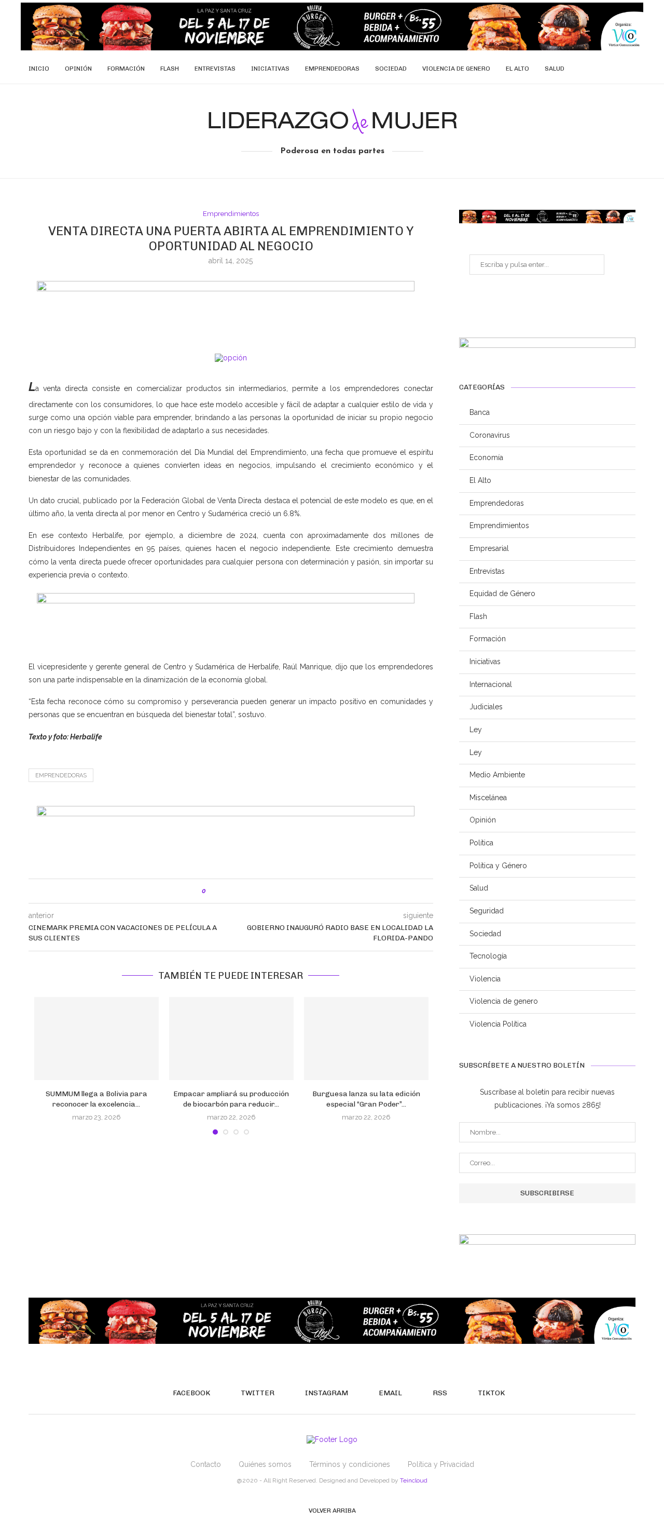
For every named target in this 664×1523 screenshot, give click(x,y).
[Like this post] (211, 891)
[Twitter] (582, 68)
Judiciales (486, 707)
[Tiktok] (626, 68)
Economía (486, 457)
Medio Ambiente (497, 775)
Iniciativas (270, 68)
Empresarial (489, 548)
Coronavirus (489, 435)
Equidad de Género (502, 593)
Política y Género (498, 865)
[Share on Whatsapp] (246, 891)
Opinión (78, 68)
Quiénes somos (265, 1464)
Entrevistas (215, 68)
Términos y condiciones (349, 1464)
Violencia (485, 979)
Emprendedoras (332, 68)
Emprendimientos (231, 214)
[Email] (604, 68)
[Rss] (615, 68)
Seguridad (486, 911)
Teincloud (413, 1480)
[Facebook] (571, 68)
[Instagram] (593, 68)
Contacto (205, 1464)
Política (481, 843)
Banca (479, 412)
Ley (475, 729)
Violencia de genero (456, 68)
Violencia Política (498, 1024)
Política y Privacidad (441, 1464)
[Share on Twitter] (235, 891)
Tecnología (488, 956)
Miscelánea (488, 797)
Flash (169, 68)
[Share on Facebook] (224, 891)
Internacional (490, 684)
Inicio (39, 68)
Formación (126, 68)
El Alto (517, 68)
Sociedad (391, 68)
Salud (554, 68)
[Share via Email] (257, 891)
